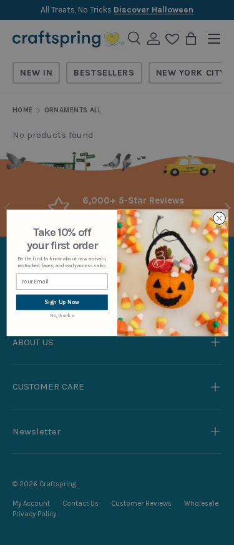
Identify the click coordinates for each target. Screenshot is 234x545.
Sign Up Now (61, 301)
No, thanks (62, 315)
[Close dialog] (219, 218)
